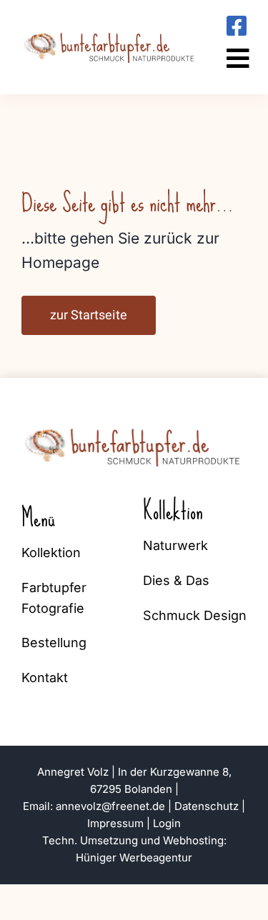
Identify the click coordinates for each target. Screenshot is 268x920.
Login (167, 823)
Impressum (115, 823)
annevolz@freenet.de (110, 806)
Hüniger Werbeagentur (134, 857)
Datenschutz (206, 806)
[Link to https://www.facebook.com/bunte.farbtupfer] (237, 25)
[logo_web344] (110, 32)
